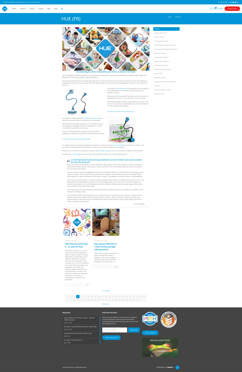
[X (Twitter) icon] (223, 2)
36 (116, 300)
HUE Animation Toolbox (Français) (165, 45)
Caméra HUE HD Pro (160, 33)
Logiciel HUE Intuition (161, 57)
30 (95, 300)
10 (99, 296)
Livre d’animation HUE (161, 65)
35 (113, 300)
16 (120, 296)
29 (92, 300)
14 (113, 296)
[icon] (233, 2)
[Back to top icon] (177, 367)
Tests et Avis (158, 73)
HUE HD (117, 88)
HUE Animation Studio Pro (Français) (165, 49)
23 (144, 296)
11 (102, 296)
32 (102, 300)
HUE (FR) (178, 17)
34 (109, 300)
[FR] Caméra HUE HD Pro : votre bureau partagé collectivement (105, 247)
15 (116, 296)
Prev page (106, 291)
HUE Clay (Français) (160, 53)
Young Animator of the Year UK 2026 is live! (77, 333)
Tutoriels (157, 86)
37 (120, 300)
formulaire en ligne (105, 151)
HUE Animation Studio (161, 41)
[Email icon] (235, 2)
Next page (105, 304)
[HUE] (5, 8)
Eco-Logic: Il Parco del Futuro (73, 340)
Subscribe (133, 330)
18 (127, 296)
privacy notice (125, 321)
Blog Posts (66, 313)
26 (81, 300)
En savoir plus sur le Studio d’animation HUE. (76, 139)
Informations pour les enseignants (165, 82)
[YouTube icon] (228, 2)
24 (74, 300)
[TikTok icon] (226, 2)
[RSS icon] (238, 2)
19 (130, 296)
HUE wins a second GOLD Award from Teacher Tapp (80, 326)
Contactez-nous (159, 94)
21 (137, 296)
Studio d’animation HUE (91, 118)
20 (134, 296)
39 (127, 300)
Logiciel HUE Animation (161, 61)
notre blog (76, 154)
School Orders (232, 9)
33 (106, 300)
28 (88, 300)
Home (170, 17)
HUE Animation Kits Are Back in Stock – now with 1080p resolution (79, 319)
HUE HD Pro (126, 88)
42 (137, 300)
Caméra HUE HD (159, 37)
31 (99, 300)
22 (141, 296)
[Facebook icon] (219, 2)
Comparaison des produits (162, 69)
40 (130, 300)
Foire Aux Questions (118, 145)
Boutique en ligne (160, 77)
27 (85, 300)
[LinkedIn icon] (231, 2)
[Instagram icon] (221, 2)
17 (123, 296)
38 (123, 300)
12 (106, 296)
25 (78, 300)
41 (134, 300)
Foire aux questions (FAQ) (162, 90)
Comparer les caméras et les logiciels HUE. (120, 111)
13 (109, 296)
